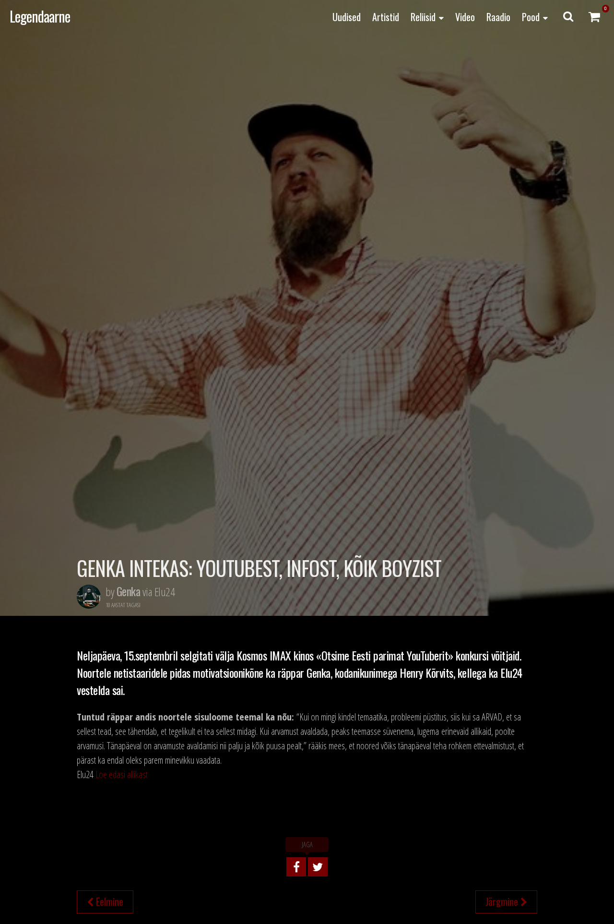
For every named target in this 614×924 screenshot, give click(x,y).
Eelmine (108, 901)
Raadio (498, 17)
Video (465, 17)
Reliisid (423, 17)
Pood (531, 17)
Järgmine (502, 901)
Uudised (346, 17)
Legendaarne (40, 16)
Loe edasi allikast (121, 774)
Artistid (385, 17)
